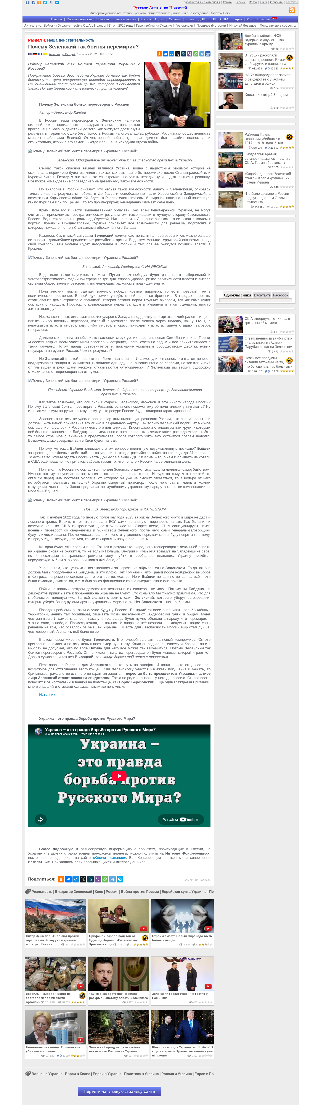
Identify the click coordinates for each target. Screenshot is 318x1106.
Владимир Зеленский (73, 891)
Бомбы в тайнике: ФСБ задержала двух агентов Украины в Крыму (264, 40)
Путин (160, 19)
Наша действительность (61, 40)
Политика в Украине (141, 1074)
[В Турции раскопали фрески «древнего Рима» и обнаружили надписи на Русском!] (230, 68)
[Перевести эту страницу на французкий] (40, 54)
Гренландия (184, 25)
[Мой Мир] (171, 53)
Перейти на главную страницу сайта (119, 1091)
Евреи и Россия (208, 1074)
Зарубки (241, 2)
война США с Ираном (90, 25)
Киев (99, 891)
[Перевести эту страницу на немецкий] (35, 54)
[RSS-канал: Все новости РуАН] (292, 10)
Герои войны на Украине (154, 25)
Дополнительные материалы (202, 2)
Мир (249, 19)
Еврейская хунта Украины (184, 891)
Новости (102, 19)
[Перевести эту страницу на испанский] (45, 54)
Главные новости (79, 19)
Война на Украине (57, 25)
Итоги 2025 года (121, 25)
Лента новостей (125, 19)
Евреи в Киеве (77, 1074)
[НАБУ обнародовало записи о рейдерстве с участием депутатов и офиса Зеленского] (230, 88)
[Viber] (189, 53)
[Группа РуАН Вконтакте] (27, 3)
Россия (146, 19)
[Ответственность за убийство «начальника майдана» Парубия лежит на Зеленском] (230, 351)
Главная (57, 19)
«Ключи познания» (109, 858)
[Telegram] (201, 53)
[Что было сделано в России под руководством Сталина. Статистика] (230, 206)
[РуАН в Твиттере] (45, 3)
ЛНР (212, 19)
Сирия (237, 19)
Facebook (280, 295)
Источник (47, 694)
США (224, 19)
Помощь (263, 19)
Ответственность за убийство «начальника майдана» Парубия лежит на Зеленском (268, 342)
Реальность (42, 891)
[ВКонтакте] (165, 53)
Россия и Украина (176, 1074)
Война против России (140, 891)
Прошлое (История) (211, 25)
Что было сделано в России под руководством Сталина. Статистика (267, 198)
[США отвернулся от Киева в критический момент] (230, 331)
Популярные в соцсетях (278, 25)
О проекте (276, 2)
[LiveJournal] (183, 53)
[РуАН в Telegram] (57, 3)
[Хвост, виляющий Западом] (230, 107)
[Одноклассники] (159, 53)
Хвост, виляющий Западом (266, 95)
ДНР (201, 19)
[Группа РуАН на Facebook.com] (33, 3)
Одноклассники (237, 295)
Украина (175, 19)
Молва (253, 2)
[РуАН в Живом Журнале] (51, 3)
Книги (263, 2)
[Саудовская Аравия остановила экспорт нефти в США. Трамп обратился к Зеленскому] (230, 167)
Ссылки (227, 2)
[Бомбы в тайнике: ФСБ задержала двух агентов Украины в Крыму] (230, 48)
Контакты (292, 2)
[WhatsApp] (195, 53)
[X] (177, 53)
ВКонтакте (262, 295)
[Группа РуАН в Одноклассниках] (39, 3)
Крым (189, 19)
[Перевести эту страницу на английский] (30, 54)
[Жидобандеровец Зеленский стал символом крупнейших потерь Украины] (230, 187)
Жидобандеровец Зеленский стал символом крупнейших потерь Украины (268, 178)
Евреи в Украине (107, 1074)
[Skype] (120, 879)
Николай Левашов (242, 25)
